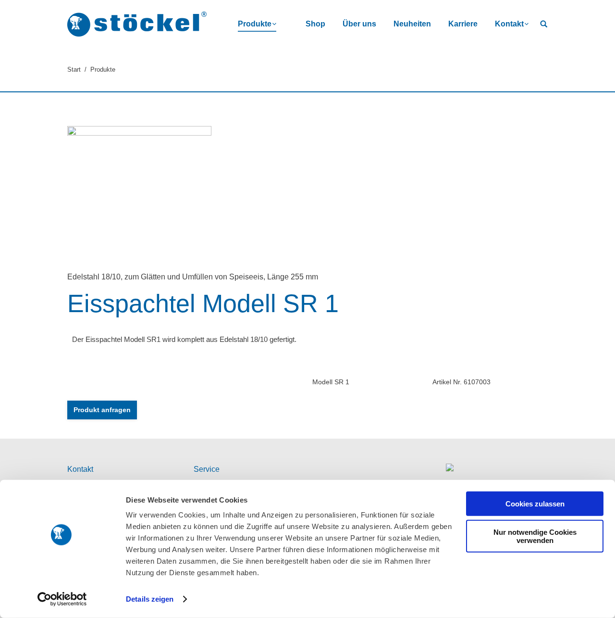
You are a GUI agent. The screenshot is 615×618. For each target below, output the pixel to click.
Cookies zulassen (535, 504)
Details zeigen (149, 599)
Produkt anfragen (102, 410)
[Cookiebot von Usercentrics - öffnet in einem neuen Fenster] (62, 599)
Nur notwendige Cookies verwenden (535, 536)
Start (74, 69)
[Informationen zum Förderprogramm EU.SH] (450, 469)
